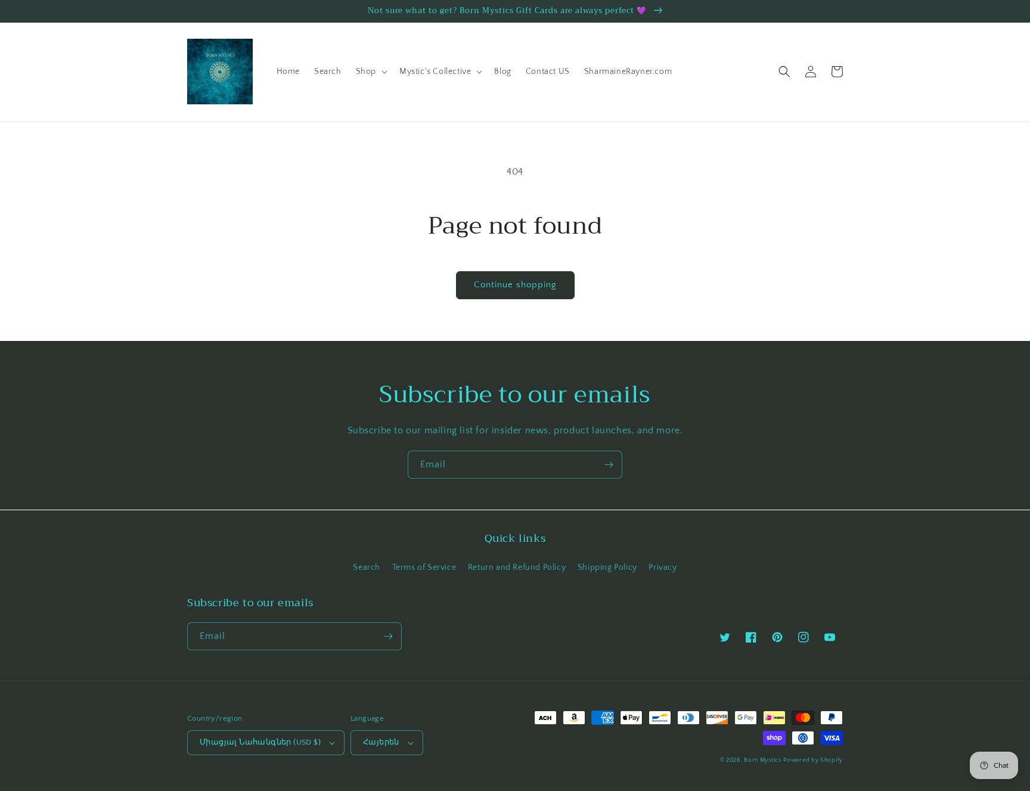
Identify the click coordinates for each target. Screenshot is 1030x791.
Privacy (663, 567)
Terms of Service (424, 567)
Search (366, 567)
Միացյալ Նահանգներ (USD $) (260, 742)
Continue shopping (515, 285)
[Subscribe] (608, 465)
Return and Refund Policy (517, 567)
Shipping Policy (607, 567)
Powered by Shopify (813, 760)
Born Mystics (762, 760)
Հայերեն (381, 742)
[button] (370, 71)
